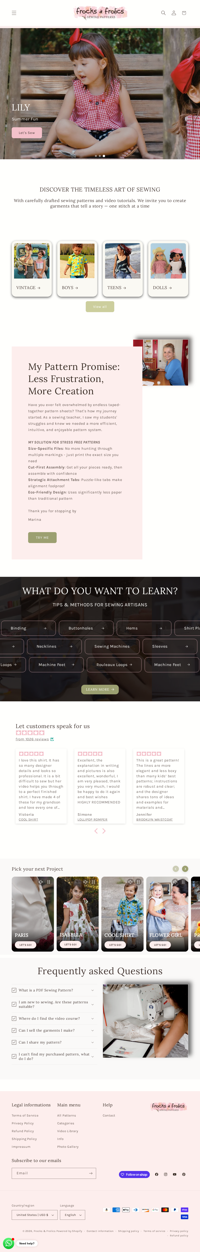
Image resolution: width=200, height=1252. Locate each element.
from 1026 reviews (32, 739)
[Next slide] (185, 869)
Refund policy (179, 1235)
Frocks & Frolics (45, 1231)
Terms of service (154, 1231)
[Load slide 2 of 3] (100, 155)
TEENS (114, 287)
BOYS (67, 287)
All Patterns (66, 1115)
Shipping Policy (24, 1139)
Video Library (67, 1131)
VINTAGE (26, 287)
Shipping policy (128, 1231)
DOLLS (160, 287)
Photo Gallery (68, 1147)
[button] (14, 13)
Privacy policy (179, 1231)
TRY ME (42, 537)
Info (60, 1139)
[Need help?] (8, 1243)
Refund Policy (23, 1131)
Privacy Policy (23, 1123)
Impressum (21, 1147)
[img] (102, 733)
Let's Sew (27, 133)
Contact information (100, 1231)
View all (100, 307)
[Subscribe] (91, 1173)
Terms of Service (25, 1115)
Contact (109, 1115)
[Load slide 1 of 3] (96, 155)
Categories (65, 1123)
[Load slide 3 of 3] (104, 155)
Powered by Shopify (69, 1231)
